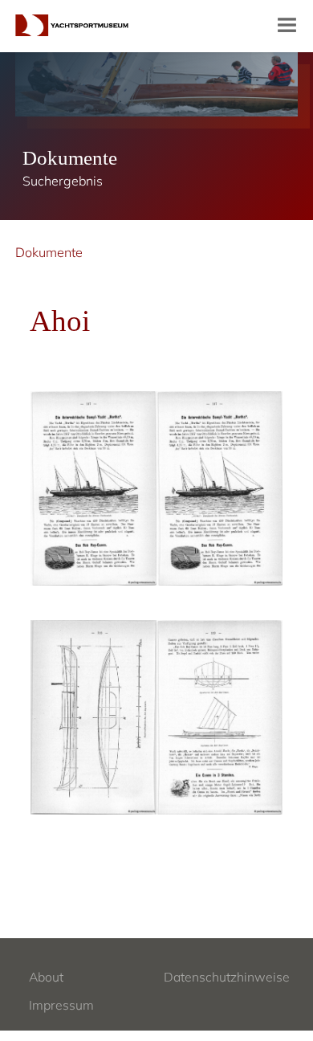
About (46, 977)
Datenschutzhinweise (227, 977)
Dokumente (49, 252)
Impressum (61, 1005)
